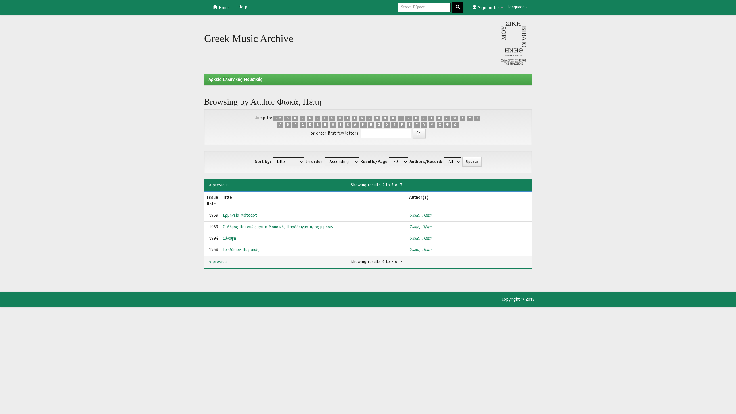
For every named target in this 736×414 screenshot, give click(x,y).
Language (516, 7)
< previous (219, 185)
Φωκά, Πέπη (420, 215)
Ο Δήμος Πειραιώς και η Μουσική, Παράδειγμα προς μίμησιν (278, 227)
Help (242, 7)
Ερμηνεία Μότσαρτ (240, 215)
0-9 (278, 118)
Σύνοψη (229, 238)
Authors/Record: (425, 162)
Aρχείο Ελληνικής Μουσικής (235, 79)
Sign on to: (488, 8)
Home (223, 8)
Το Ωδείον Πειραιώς (241, 250)
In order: (314, 162)
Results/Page (374, 162)
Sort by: (263, 162)
